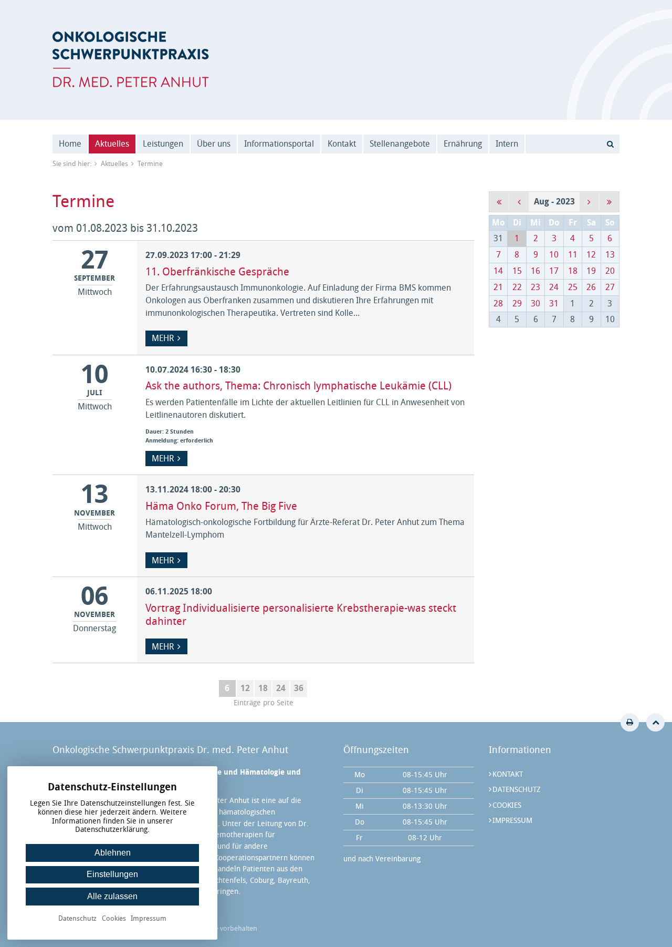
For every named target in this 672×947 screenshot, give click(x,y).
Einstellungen (112, 874)
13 (610, 255)
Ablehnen (112, 852)
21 (498, 287)
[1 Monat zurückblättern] (519, 202)
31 (554, 303)
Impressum (512, 820)
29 (517, 303)
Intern (507, 144)
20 (610, 271)
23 (535, 287)
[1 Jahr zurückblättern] (499, 202)
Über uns (213, 144)
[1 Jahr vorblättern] (609, 202)
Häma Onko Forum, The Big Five (221, 506)
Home (70, 144)
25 (573, 287)
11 (573, 255)
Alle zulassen (112, 896)
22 (517, 287)
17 (554, 271)
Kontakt (342, 144)
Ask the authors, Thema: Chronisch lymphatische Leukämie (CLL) (298, 385)
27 (610, 287)
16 (535, 271)
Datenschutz (516, 789)
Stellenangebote (400, 144)
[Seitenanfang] (655, 722)
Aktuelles (112, 144)
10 (554, 255)
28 (498, 303)
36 (298, 688)
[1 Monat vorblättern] (589, 202)
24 (281, 688)
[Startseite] (130, 59)
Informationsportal (279, 144)
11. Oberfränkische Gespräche (217, 271)
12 (245, 688)
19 (591, 271)
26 (591, 287)
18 (263, 688)
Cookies (506, 805)
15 (517, 271)
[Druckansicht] (630, 722)
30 (535, 303)
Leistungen (163, 144)
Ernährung (463, 144)
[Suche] (610, 144)
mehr (163, 338)
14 (498, 271)
